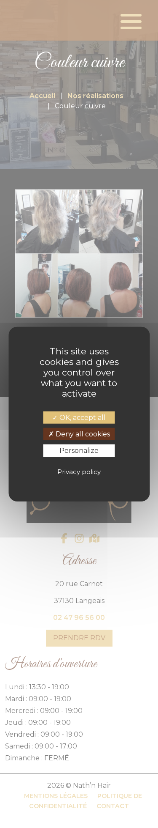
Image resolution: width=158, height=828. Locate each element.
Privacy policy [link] (79, 472)
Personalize (79, 451)
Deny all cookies (82, 434)
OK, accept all (82, 418)
